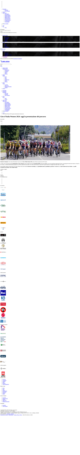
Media (4, 42)
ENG (6, 27)
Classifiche (7, 38)
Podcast (6, 81)
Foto (5, 45)
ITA (3, 26)
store (3, 25)
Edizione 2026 (5, 35)
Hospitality (4, 9)
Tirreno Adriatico (8, 15)
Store (6, 98)
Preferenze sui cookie (4, 414)
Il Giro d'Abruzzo (8, 19)
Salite (6, 40)
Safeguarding (10, 414)
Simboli (6, 55)
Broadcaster (7, 47)
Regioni (6, 41)
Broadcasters (7, 79)
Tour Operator (7, 11)
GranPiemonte (7, 20)
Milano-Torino (7, 16)
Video (6, 46)
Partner (4, 88)
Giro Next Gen (7, 18)
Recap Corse (7, 69)
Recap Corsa (7, 37)
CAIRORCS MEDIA (10, 413)
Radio (6, 80)
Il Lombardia (7, 21)
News (6, 44)
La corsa (6, 84)
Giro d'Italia (7, 102)
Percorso (4, 379)
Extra (3, 96)
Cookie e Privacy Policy (18, 414)
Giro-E (6, 99)
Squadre (6, 39)
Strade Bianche (7, 103)
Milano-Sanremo (8, 17)
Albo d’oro (7, 52)
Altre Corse (5, 100)
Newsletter (5, 56)
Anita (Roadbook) (6, 384)
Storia (4, 50)
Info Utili (6, 93)
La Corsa (6, 53)
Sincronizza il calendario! (17, 58)
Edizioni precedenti (8, 54)
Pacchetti (6, 10)
